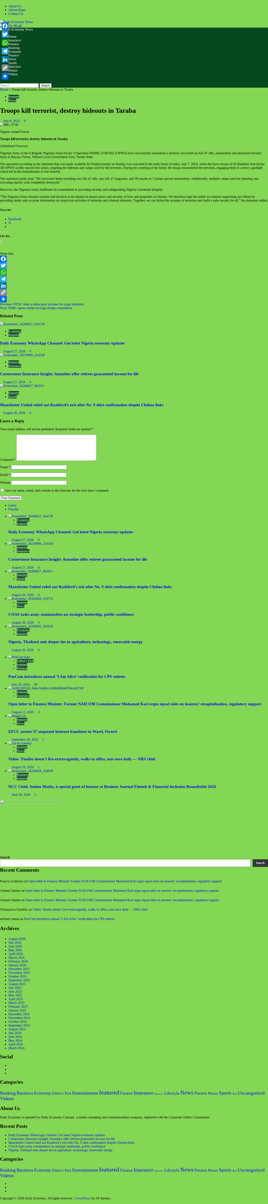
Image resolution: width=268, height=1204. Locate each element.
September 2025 (19, 980)
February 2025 (18, 1006)
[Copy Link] (134, 292)
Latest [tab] (12, 505)
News (12, 59)
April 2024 (15, 1044)
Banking (14, 48)
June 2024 (15, 1036)
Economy (14, 51)
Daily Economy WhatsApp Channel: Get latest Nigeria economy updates (62, 343)
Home (12, 36)
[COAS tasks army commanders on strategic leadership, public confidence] (30, 598)
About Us (14, 6)
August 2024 (17, 1029)
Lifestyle (171, 1093)
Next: (36, 308)
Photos (12, 70)
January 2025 (17, 1010)
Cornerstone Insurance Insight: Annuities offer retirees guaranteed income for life (69, 374)
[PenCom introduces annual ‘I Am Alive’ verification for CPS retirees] (19, 657)
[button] (1, 81)
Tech (234, 1093)
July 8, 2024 (12, 121)
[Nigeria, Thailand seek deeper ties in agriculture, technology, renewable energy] (30, 626)
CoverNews (83, 1198)
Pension (13, 44)
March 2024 (16, 1048)
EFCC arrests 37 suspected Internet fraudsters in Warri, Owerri (62, 731)
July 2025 (14, 987)
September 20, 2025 (25, 739)
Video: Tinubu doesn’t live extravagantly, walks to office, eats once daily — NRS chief (81, 759)
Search (5, 857)
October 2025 (17, 976)
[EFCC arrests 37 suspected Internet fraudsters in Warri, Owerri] (17, 716)
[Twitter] (134, 265)
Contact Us (15, 13)
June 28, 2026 (21, 794)
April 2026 (15, 954)
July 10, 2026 (21, 684)
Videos (13, 74)
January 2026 (17, 965)
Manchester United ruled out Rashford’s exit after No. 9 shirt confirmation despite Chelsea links (82, 405)
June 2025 (15, 991)
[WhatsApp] (134, 272)
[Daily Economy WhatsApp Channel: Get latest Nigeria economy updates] (22, 324)
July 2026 (14, 942)
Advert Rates (17, 10)
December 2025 (19, 969)
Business (22, 774)
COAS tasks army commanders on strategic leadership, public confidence (71, 614)
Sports (12, 63)
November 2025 (19, 972)
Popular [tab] (13, 509)
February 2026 (18, 961)
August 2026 (17, 939)
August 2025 (17, 984)
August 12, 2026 (23, 712)
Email (5, 475)
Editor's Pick (25, 661)
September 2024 (19, 1025)
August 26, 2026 (14, 413)
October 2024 (17, 1021)
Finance (13, 55)
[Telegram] (134, 279)
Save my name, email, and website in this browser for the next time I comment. (57, 490)
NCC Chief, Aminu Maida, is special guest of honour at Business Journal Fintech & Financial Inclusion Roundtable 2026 (112, 786)
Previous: (42, 304)
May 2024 (15, 1040)
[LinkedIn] (134, 285)
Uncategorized (251, 1093)
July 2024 (14, 1033)
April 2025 (15, 999)
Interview (14, 66)
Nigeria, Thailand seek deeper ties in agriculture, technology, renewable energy (75, 642)
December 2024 (19, 1014)
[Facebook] (134, 259)
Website (5, 482)
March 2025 (16, 1003)
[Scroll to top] (1, 1202)
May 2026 (15, 950)
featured (13, 96)
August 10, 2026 (23, 767)
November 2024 (19, 1018)
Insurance (14, 40)
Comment (7, 459)
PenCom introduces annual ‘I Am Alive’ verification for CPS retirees (66, 676)
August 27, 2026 (14, 351)
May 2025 (15, 995)
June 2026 (15, 946)
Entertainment (85, 1093)
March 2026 (16, 957)
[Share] (134, 299)
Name (5, 467)
